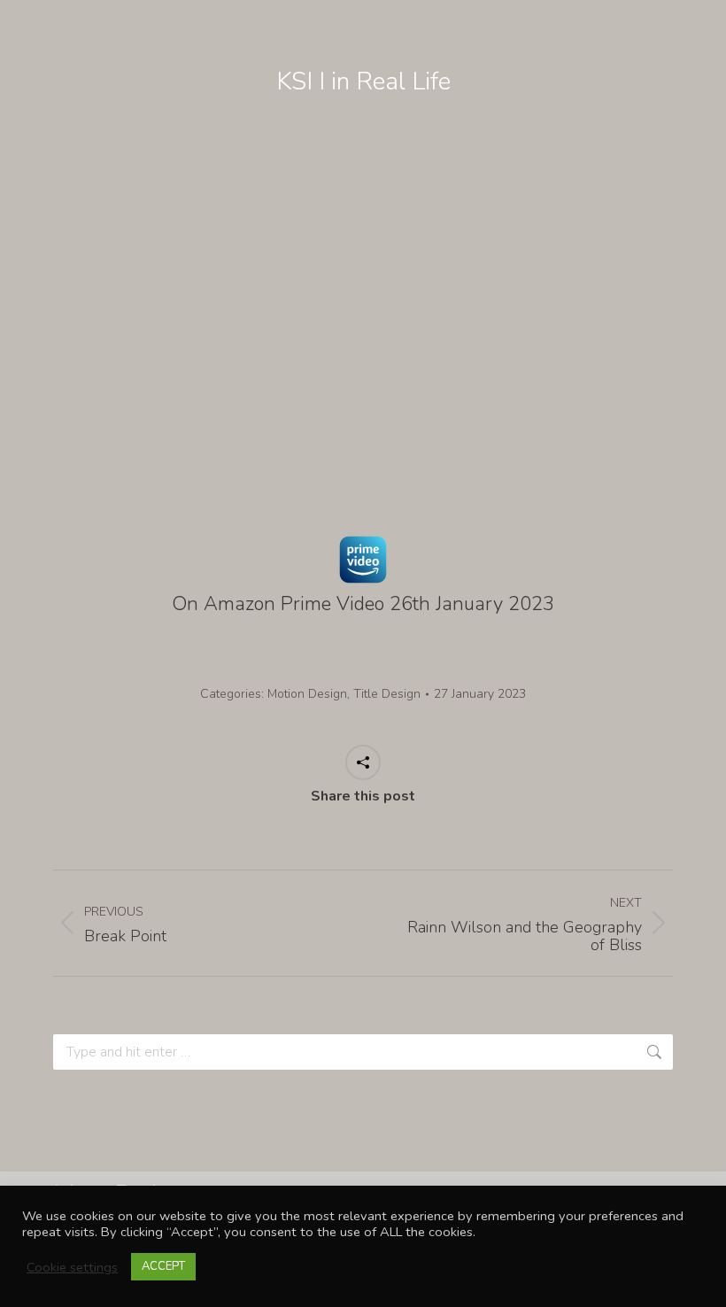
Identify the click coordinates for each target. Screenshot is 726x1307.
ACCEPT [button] (163, 1266)
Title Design (387, 693)
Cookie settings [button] (72, 1267)
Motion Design (307, 693)
